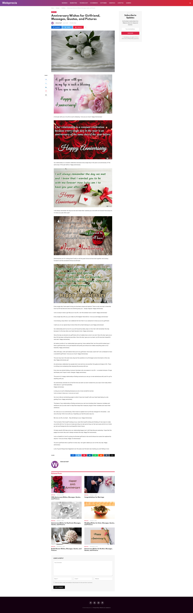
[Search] (190, 3)
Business (64, 3)
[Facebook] (45, 79)
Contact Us (108, 607)
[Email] (45, 94)
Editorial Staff (59, 23)
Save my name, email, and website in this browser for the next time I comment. (74, 582)
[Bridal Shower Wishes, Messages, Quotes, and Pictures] (66, 536)
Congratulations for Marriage (94, 497)
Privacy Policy (131, 38)
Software (103, 3)
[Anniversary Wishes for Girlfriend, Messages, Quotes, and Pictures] (83, 51)
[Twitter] (45, 83)
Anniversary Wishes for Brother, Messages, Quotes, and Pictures (98, 549)
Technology (84, 3)
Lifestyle (120, 3)
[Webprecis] (9, 3)
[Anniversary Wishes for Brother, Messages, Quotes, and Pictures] (99, 536)
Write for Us (102, 607)
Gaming (128, 3)
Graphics (112, 3)
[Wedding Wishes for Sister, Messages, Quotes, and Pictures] (99, 510)
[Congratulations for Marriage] (99, 484)
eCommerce (94, 3)
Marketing (73, 3)
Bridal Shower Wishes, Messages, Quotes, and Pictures (66, 549)
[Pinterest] (45, 91)
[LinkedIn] (45, 87)
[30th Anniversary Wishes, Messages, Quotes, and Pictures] (66, 484)
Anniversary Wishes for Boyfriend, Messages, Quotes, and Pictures (66, 523)
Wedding (54, 12)
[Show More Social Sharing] (85, 27)
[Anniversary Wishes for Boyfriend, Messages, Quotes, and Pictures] (66, 510)
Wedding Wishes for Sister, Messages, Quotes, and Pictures (99, 523)
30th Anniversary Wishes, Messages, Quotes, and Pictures (66, 498)
